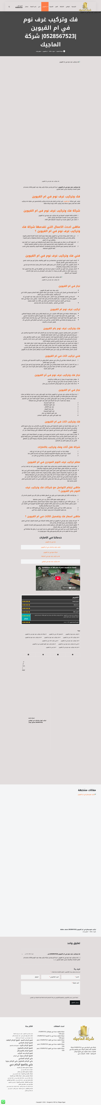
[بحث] (9, 6)
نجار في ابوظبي (29, 1088)
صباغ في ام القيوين (12, 1082)
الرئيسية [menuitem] (74, 6)
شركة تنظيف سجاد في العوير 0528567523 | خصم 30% (50, 1049)
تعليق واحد (38, 51)
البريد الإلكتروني (54, 977)
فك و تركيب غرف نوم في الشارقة (50, 556)
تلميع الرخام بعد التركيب (25, 1053)
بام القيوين (66, 201)
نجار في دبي (10, 1088)
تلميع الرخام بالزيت (26, 1045)
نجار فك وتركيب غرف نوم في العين (26, 1086)
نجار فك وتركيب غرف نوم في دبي (13, 1086)
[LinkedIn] (28, 655)
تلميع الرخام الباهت (13, 1040)
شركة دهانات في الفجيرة (16, 1076)
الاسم (77, 977)
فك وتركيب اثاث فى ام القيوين (62, 421)
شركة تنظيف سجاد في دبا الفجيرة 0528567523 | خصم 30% (50, 1037)
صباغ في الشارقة (29, 1082)
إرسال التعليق (75, 1002)
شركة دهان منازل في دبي (19, 1078)
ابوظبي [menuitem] (68, 6)
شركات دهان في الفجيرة (27, 1074)
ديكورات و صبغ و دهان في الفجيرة (25, 1067)
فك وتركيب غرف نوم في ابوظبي (50, 561)
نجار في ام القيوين (69, 286)
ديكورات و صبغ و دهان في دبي (27, 1069)
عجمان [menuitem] (26, 6)
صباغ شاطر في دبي (19, 1080)
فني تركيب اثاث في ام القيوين (62, 356)
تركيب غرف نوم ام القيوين (65, 309)
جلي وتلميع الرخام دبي (21, 1064)
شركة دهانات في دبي (29, 1078)
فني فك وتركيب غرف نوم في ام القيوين (52, 255)
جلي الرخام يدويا (12, 1061)
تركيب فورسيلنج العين (16, 1036)
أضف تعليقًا (75, 983)
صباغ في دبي (30, 1084)
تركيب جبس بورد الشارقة (17, 1033)
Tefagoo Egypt (61, 1102)
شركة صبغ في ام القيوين (50, 552)
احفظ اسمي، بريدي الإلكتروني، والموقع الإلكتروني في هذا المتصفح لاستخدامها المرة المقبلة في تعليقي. (54, 998)
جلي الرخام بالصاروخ (25, 1061)
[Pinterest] (43, 655)
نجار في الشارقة (22, 1088)
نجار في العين (15, 1088)
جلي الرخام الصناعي (26, 1058)
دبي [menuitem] (39, 6)
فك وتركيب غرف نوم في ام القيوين (56, 196)
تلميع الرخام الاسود (27, 1040)
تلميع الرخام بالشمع (14, 1045)
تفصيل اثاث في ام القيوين (56, 634)
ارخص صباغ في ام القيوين (28, 1033)
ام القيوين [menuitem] (45, 6)
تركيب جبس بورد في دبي (27, 1036)
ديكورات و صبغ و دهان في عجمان (25, 1072)
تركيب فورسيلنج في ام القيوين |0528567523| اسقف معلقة (78, 929)
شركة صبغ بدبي (11, 1078)
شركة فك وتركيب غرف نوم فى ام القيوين (52, 210)
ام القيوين (45, 51)
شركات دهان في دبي (17, 1074)
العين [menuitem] (56, 6)
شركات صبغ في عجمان (27, 1076)
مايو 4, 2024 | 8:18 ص (29, 954)
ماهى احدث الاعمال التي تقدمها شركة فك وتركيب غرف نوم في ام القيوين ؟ (51, 229)
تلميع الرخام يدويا (26, 1055)
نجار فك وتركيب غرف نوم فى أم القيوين (57, 375)
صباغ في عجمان (22, 1084)
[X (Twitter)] (57, 655)
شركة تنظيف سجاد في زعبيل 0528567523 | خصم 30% (50, 1045)
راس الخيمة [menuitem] (33, 6)
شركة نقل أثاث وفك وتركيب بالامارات (59, 447)
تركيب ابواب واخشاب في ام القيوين (50, 547)
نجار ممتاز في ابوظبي (29, 1090)
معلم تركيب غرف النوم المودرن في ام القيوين (53, 462)
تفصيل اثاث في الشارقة (20, 1038)
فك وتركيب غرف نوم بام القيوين (61, 328)
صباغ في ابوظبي (11, 1080)
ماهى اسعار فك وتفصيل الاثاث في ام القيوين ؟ (52, 516)
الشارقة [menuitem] (62, 6)
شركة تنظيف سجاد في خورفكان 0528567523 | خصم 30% (51, 1032)
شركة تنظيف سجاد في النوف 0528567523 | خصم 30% (50, 1041)
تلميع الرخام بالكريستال (25, 1050)
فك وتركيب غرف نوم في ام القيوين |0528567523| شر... (63, 954)
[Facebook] (72, 655)
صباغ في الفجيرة (20, 1082)
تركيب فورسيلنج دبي (29, 1038)
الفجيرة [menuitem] (51, 6)
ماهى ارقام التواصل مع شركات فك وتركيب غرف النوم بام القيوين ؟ (52, 489)
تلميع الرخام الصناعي (26, 1043)
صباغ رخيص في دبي (28, 1080)
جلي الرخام (16, 1056)
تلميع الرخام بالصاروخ (25, 1048)
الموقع (36, 977)
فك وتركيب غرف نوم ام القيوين (52, 637)
